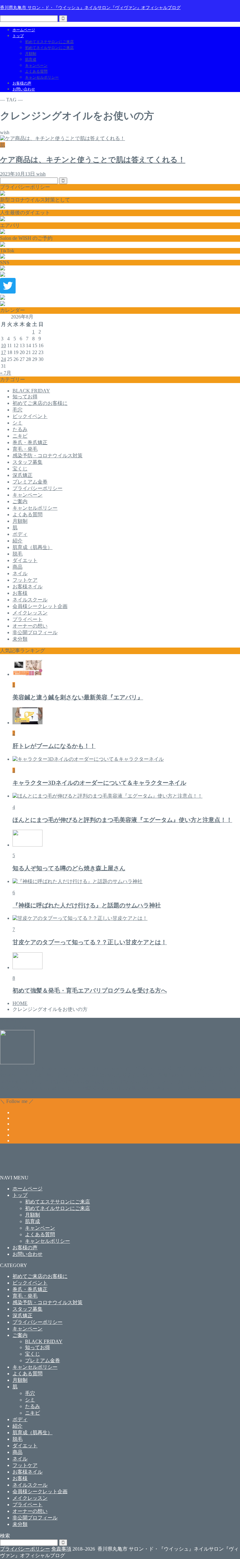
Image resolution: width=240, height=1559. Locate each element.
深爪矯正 (22, 475)
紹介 (17, 540)
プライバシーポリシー (37, 488)
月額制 (30, 53)
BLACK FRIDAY (31, 390)
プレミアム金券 (30, 481)
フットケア (25, 580)
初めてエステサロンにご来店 (49, 42)
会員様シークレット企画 (40, 606)
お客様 (20, 593)
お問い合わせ (23, 89)
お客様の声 (21, 83)
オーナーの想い (30, 626)
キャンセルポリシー (42, 77)
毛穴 (17, 409)
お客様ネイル (27, 586)
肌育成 (30, 59)
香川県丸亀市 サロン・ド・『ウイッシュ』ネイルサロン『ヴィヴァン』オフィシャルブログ (90, 7)
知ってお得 (25, 396)
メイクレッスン (30, 612)
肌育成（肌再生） (32, 547)
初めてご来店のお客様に (40, 403)
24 (3, 359)
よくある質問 (36, 71)
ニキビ (20, 436)
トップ (18, 36)
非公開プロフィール (35, 632)
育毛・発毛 (25, 449)
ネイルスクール (30, 599)
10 (3, 345)
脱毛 (17, 553)
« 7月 (5, 373)
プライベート (27, 619)
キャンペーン (36, 65)
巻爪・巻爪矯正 (30, 442)
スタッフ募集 (27, 462)
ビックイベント (30, 416)
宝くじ (20, 468)
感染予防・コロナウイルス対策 (47, 455)
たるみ (20, 429)
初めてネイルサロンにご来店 (49, 48)
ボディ (20, 534)
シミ (17, 422)
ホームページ (23, 30)
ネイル (20, 573)
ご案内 (20, 501)
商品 (17, 567)
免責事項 (61, 1549)
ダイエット (25, 560)
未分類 (20, 639)
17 (3, 352)
